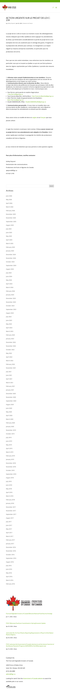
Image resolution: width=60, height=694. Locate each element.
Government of (28, 678)
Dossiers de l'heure (28, 23)
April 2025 (9, 240)
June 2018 (9, 485)
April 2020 (9, 415)
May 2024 (9, 280)
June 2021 (9, 375)
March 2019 (9, 452)
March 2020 (9, 419)
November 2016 (11, 551)
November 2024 (11, 258)
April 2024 (9, 284)
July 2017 (8, 521)
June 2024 (9, 276)
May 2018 (9, 489)
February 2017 (10, 540)
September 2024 (11, 265)
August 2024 (10, 269)
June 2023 (9, 320)
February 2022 (10, 364)
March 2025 (9, 243)
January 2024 (10, 295)
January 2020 (10, 426)
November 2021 (11, 368)
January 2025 (10, 251)
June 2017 (9, 525)
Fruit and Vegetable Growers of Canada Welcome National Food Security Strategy (29, 613)
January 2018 (10, 503)
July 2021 (8, 371)
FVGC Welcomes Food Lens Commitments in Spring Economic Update (26, 623)
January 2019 (10, 459)
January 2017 (10, 543)
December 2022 (11, 342)
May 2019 (9, 445)
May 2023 (9, 324)
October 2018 (10, 470)
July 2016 (8, 565)
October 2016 (10, 554)
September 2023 (11, 309)
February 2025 (10, 247)
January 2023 (10, 339)
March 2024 (9, 287)
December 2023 (11, 298)
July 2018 (8, 481)
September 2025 (11, 221)
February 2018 (10, 500)
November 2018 (11, 467)
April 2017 (9, 532)
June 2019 (9, 441)
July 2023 (8, 317)
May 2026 (9, 199)
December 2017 (11, 507)
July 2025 (8, 229)
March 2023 (9, 331)
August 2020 (10, 404)
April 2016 (9, 576)
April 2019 (9, 448)
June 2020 (9, 408)
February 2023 (10, 335)
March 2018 (9, 496)
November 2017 (11, 511)
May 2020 (9, 412)
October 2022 (10, 349)
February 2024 (10, 291)
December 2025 (11, 214)
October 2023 (10, 306)
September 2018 (11, 474)
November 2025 (11, 218)
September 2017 (11, 514)
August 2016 (10, 562)
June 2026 (9, 196)
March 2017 (9, 536)
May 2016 (9, 573)
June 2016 (9, 569)
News (15, 616)
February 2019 (10, 456)
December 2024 (11, 254)
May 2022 (9, 353)
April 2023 (9, 328)
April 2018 (9, 492)
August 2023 (10, 313)
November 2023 (11, 302)
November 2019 (11, 430)
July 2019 (8, 437)
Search (51, 186)
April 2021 (9, 379)
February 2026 (10, 210)
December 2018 (11, 463)
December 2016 (11, 547)
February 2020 (10, 423)
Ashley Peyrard (11, 23)
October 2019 (10, 434)
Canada (35, 678)
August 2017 (10, 518)
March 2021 (9, 382)
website (40, 678)
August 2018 (10, 478)
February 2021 (10, 386)
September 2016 (11, 558)
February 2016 (10, 584)
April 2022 (9, 357)
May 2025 (9, 236)
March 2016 (9, 580)
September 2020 (11, 401)
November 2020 (11, 397)
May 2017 (9, 529)
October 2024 (10, 262)
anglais (34, 117)
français (43, 117)
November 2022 (11, 346)
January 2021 (10, 390)
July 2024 (8, 273)
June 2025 (9, 232)
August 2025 (10, 225)
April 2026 (9, 203)
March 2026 (9, 207)
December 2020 (11, 393)
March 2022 (9, 360)
